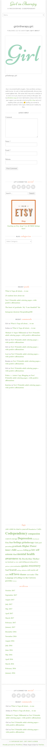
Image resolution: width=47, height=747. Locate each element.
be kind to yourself (21, 529)
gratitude (17, 546)
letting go (27, 550)
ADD (7, 529)
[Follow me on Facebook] (14, 187)
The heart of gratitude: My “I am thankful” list (22, 307)
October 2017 (10, 590)
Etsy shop (32, 100)
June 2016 (9, 650)
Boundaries (32, 529)
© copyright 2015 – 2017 (18, 741)
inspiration (20, 550)
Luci (7, 354)
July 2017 (8, 604)
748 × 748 (29, 30)
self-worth (31, 570)
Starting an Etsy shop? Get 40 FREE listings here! (23, 227)
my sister (16, 562)
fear (11, 542)
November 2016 (11, 636)
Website (8, 159)
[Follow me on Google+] (23, 187)
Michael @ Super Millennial (15, 332)
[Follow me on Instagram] (28, 187)
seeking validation (22, 570)
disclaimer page (12, 98)
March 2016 (9, 664)
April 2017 (9, 613)
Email (8, 150)
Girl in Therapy (23, 4)
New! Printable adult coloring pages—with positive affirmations (22, 333)
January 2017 (10, 627)
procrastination (15, 566)
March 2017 (9, 618)
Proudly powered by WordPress (12, 745)
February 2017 (10, 622)
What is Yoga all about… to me (16, 291)
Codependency (16, 533)
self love (14, 574)
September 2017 (11, 595)
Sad (7, 569)
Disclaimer (33, 741)
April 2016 (9, 659)
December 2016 (10, 631)
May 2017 (8, 609)
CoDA (39, 529)
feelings (17, 542)
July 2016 (8, 645)
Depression (25, 538)
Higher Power (29, 546)
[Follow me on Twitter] (19, 187)
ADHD (11, 529)
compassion (34, 533)
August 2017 (9, 599)
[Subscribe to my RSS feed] (33, 187)
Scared (12, 570)
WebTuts (41, 745)
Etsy (7, 542)
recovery (35, 565)
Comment (8, 117)
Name (8, 141)
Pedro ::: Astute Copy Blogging (16, 375)
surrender (31, 574)
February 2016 (10, 668)
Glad (36, 542)
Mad (15, 554)
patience (7, 566)
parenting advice (32, 562)
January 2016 (10, 673)
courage (14, 538)
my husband (9, 562)
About (37, 30)
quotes (24, 566)
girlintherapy (28, 542)
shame (23, 574)
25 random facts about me (14, 295)
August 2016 (9, 641)
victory (15, 581)
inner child (10, 550)
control (8, 538)
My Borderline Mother (29, 558)
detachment (36, 539)
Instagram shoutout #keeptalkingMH (18, 312)
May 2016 (8, 654)
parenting (23, 562)
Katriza (8, 385)
